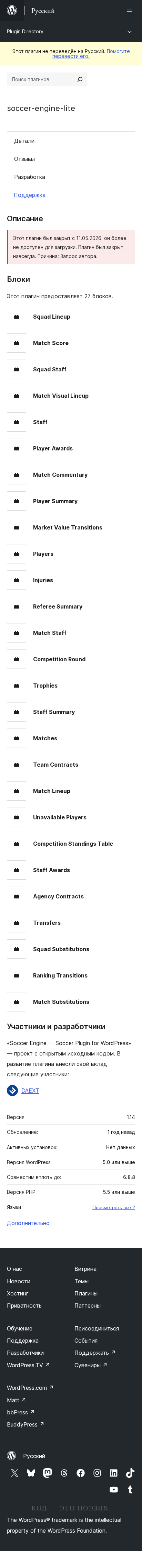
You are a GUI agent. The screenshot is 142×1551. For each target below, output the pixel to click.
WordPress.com (30, 1387)
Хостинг (18, 1293)
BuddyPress (25, 1424)
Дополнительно (28, 1223)
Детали (24, 140)
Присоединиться (96, 1328)
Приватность (24, 1305)
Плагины (86, 1293)
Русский (34, 1456)
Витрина (85, 1268)
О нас (14, 1268)
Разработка (29, 176)
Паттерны (87, 1305)
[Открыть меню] (131, 10)
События (86, 1340)
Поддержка (29, 194)
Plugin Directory (25, 31)
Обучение (19, 1328)
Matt (16, 1400)
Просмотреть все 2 (113, 1207)
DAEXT (30, 1090)
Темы (81, 1281)
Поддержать (95, 1352)
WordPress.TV (28, 1365)
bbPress (21, 1412)
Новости (18, 1281)
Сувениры (91, 1365)
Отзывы (24, 158)
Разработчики (25, 1352)
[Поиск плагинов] (80, 79)
